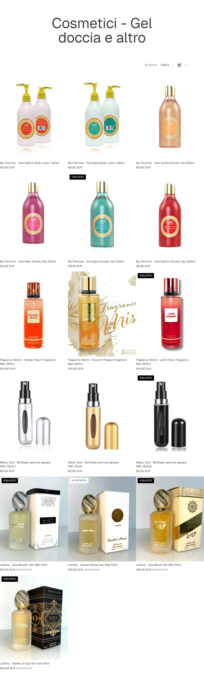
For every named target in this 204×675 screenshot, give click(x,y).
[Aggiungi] (62, 153)
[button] (167, 65)
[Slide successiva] (62, 416)
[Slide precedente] (6, 416)
